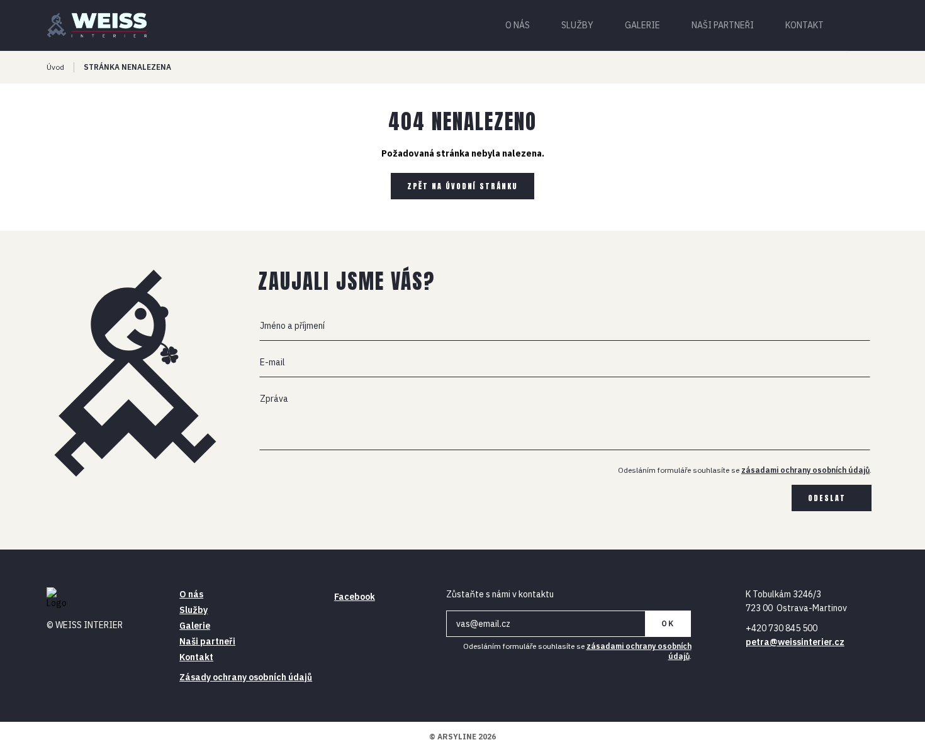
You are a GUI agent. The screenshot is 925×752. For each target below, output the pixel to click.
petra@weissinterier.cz (795, 642)
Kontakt (804, 25)
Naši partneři (723, 25)
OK (668, 623)
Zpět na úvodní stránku (462, 186)
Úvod (55, 67)
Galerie (642, 25)
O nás (517, 25)
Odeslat (827, 498)
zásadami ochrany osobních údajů (805, 470)
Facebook (354, 596)
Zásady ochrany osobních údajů (245, 677)
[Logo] (104, 25)
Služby (577, 25)
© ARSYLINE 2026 (462, 736)
